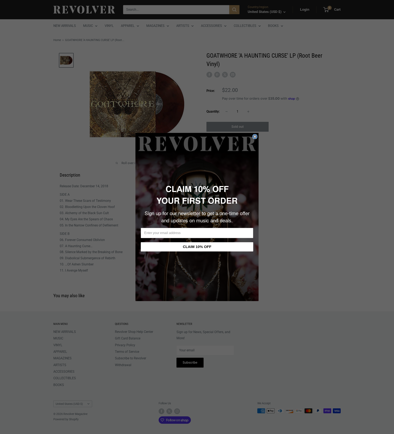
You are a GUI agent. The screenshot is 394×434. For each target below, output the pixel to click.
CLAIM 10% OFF (197, 247)
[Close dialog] (255, 137)
